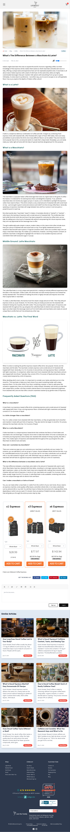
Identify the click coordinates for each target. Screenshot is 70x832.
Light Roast (8, 765)
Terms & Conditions (41, 824)
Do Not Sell (44, 825)
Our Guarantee (52, 770)
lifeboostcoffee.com (50, 790)
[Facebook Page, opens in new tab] (33, 829)
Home (5, 51)
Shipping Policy (52, 772)
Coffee (16, 51)
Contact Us (51, 765)
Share (64, 577)
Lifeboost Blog (30, 772)
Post (45, 577)
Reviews (50, 768)
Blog (11, 51)
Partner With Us (31, 774)
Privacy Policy (29, 824)
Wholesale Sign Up (31, 779)
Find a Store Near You (10, 774)
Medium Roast (9, 768)
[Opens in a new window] (48, 803)
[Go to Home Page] (35, 4)
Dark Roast (8, 770)
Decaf (6, 772)
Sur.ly (51, 793)
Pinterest (54, 577)
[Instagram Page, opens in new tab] (36, 829)
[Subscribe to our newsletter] (55, 810)
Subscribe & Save (31, 770)
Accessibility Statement (32, 825)
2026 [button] (48, 797)
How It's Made (30, 768)
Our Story (29, 765)
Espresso (23, 572)
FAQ (55, 774)
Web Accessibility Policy (56, 824)
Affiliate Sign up (31, 777)
